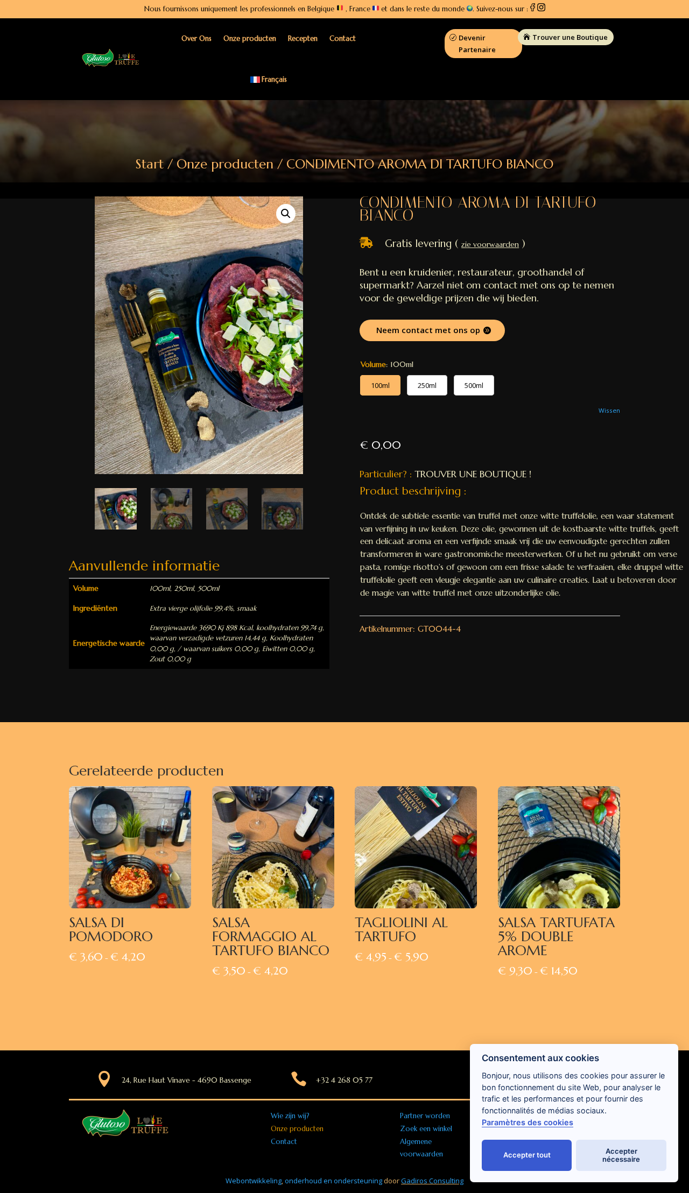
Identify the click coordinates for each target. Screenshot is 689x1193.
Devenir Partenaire (477, 43)
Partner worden (425, 1115)
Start (150, 164)
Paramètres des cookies (527, 1122)
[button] (286, 213)
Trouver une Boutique (570, 37)
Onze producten (249, 38)
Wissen (609, 410)
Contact (342, 38)
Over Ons (196, 38)
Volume (373, 364)
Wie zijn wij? (290, 1115)
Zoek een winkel (426, 1128)
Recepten (303, 38)
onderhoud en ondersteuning (333, 1180)
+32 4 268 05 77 (344, 1080)
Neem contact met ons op (428, 329)
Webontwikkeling (254, 1180)
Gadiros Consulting (432, 1180)
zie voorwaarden (490, 244)
